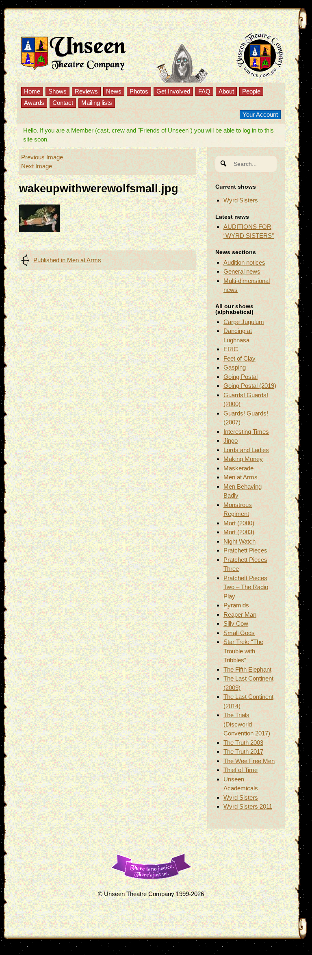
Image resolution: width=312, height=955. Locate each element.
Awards (34, 102)
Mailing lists (96, 102)
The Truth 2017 (243, 751)
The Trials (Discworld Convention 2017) (246, 724)
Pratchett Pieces (245, 550)
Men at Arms (240, 477)
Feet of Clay (239, 358)
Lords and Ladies (246, 449)
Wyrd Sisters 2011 (247, 806)
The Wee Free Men (249, 760)
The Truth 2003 (243, 742)
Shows (57, 91)
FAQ (204, 91)
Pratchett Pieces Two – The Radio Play (245, 587)
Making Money (243, 458)
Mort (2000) (238, 523)
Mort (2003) (238, 532)
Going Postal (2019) (249, 385)
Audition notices (244, 262)
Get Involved (173, 91)
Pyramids (236, 605)
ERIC (230, 349)
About (226, 91)
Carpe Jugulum (243, 321)
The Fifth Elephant (247, 669)
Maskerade (238, 468)
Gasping (234, 367)
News (113, 91)
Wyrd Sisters (240, 200)
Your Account (260, 114)
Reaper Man (239, 614)
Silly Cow (235, 623)
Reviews (86, 91)
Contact (62, 102)
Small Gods (239, 632)
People (251, 91)
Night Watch (239, 541)
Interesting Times (246, 431)
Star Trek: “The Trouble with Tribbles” (243, 650)
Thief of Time (240, 769)
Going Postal (240, 376)
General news (241, 271)
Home (32, 91)
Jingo (230, 440)
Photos (139, 91)
